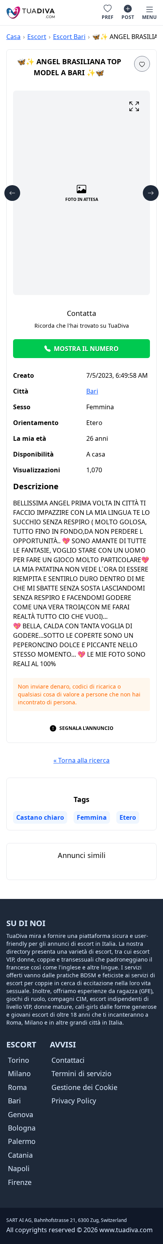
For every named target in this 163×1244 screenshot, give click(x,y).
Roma (17, 1087)
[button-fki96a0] (151, 193)
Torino (18, 1060)
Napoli (19, 1168)
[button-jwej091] (142, 64)
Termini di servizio (81, 1073)
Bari (92, 391)
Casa (13, 36)
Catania (20, 1155)
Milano (19, 1073)
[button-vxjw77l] (12, 193)
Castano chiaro (40, 817)
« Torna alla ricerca (81, 760)
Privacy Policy (73, 1100)
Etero (127, 817)
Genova (20, 1114)
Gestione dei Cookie (84, 1087)
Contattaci (68, 1060)
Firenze (20, 1182)
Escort (36, 36)
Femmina (92, 817)
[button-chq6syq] (134, 106)
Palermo (22, 1141)
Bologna (22, 1128)
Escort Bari (69, 36)
